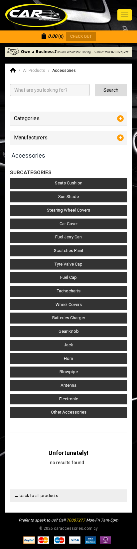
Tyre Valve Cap (68, 264)
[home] (13, 70)
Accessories (64, 70)
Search (110, 90)
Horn (68, 358)
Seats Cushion (68, 182)
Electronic (68, 398)
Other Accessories (68, 412)
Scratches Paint (68, 250)
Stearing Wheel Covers (68, 210)
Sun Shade (68, 196)
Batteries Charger (68, 317)
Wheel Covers (69, 304)
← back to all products (36, 495)
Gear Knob (69, 331)
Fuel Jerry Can (68, 236)
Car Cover (69, 223)
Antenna (68, 385)
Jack (68, 344)
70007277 (76, 520)
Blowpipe (69, 371)
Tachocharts (68, 290)
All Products (34, 70)
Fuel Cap (68, 277)
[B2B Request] (68, 52)
